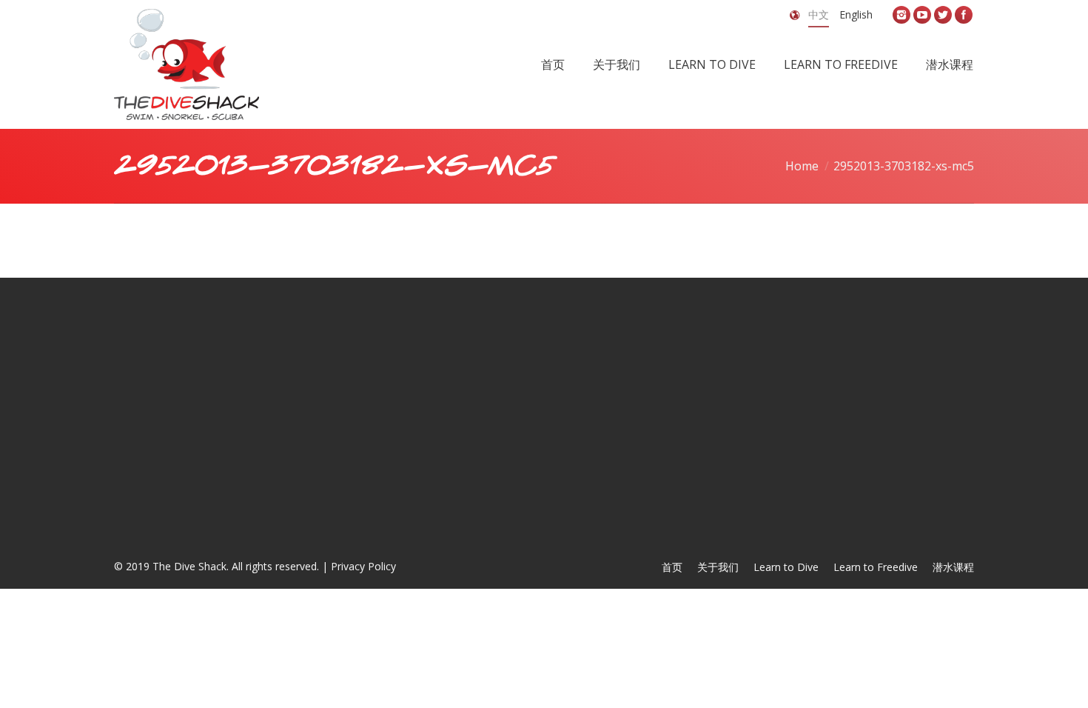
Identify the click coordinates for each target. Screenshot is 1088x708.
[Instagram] (901, 15)
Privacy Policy (363, 566)
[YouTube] (922, 15)
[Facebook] (964, 15)
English (856, 14)
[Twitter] (943, 15)
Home (802, 166)
